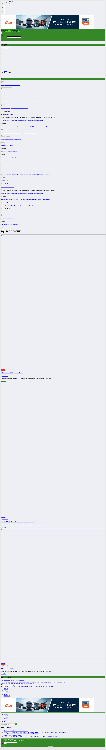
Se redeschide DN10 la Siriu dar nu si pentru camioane (18, 522)
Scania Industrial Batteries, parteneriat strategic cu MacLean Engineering (14, 108)
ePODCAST (7, 696)
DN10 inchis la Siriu (7, 668)
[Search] (4, 35)
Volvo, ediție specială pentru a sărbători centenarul (10, 85)
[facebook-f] (4, 6)
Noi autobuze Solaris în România (7, 145)
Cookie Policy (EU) (9, 739)
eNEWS (3, 370)
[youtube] (4, 8)
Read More (3, 381)
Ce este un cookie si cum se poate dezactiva (14, 740)
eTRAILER (7, 691)
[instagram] (4, 7)
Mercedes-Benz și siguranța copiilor (7, 114)
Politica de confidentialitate (10, 742)
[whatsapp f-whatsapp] (4, 11)
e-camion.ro (5, 376)
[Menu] (1, 33)
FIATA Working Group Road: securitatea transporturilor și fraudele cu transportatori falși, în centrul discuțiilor (22, 120)
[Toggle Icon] (1, 40)
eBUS (5, 694)
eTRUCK (6, 690)
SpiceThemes (50, 746)
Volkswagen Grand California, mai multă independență (11, 139)
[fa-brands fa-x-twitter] (4, 10)
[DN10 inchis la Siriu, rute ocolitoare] (53, 301)
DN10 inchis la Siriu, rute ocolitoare (12, 373)
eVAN (5, 693)
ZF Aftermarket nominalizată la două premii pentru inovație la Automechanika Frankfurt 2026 (18, 205)
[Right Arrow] (4, 227)
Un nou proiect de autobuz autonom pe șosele (9, 151)
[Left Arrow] (1, 227)
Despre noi (6, 743)
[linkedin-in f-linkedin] (4, 13)
